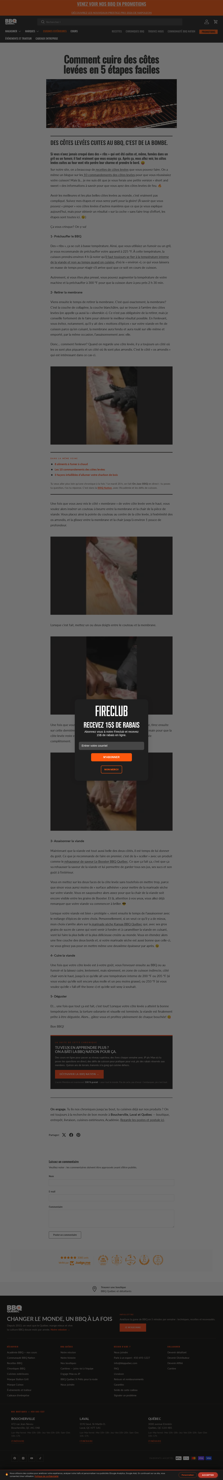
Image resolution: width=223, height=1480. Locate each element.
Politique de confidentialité (46, 1476)
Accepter (208, 1475)
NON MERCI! (111, 769)
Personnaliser (188, 1475)
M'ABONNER (111, 757)
